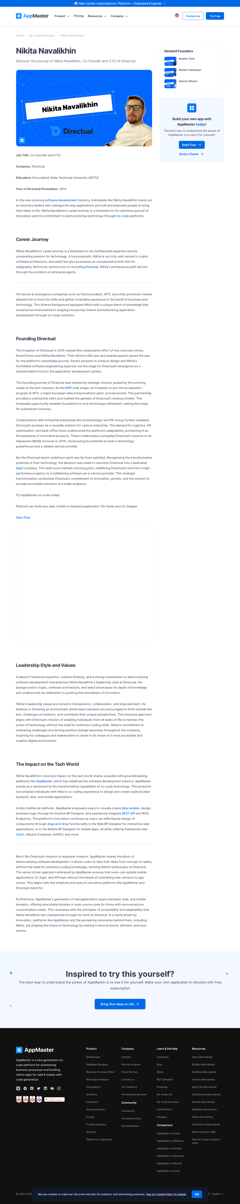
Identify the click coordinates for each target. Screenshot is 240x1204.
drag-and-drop (58, 824)
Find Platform (164, 1109)
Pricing (90, 1116)
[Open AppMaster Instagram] (59, 1088)
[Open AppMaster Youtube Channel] (52, 1088)
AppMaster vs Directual (170, 1155)
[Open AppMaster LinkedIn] (45, 1088)
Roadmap (162, 1086)
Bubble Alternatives (203, 1064)
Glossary (162, 1116)
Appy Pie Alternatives (204, 1086)
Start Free (23, 517)
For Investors (129, 1086)
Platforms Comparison (99, 1139)
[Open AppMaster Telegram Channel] (25, 1088)
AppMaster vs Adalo (168, 1133)
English (216, 1193)
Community (128, 1110)
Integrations (93, 1086)
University (163, 1056)
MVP (68, 388)
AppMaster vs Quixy (168, 1170)
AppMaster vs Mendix (169, 1163)
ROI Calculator (165, 1079)
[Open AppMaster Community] (18, 1088)
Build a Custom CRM (203, 1131)
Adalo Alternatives (202, 1116)
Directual (91, 267)
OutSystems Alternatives (206, 1094)
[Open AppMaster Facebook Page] (32, 1088)
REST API (128, 813)
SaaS (19, 468)
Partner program (131, 1064)
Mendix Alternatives (203, 1101)
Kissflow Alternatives (204, 1071)
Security (91, 1131)
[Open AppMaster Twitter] (38, 1088)
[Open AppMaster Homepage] (40, 1050)
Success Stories (95, 1109)
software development (61, 200)
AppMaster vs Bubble (169, 1148)
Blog (159, 1064)
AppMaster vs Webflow (170, 1140)
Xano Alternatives (202, 1056)
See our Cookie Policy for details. (166, 1194)
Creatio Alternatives (203, 1079)
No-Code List (164, 1094)
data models (130, 808)
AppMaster (44, 781)
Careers (126, 1056)
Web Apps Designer (97, 1079)
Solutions (91, 1094)
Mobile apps (93, 1056)
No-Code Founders (168, 1101)
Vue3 (19, 834)
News (160, 1071)
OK (197, 1194)
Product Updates (96, 1124)
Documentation (130, 1125)
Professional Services (134, 1094)
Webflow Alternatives (204, 1109)
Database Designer (97, 1064)
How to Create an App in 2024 (206, 1141)
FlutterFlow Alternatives (206, 1124)
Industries (92, 1101)
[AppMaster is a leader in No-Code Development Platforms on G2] (19, 1099)
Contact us (128, 1079)
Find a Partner (130, 1071)
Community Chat (131, 1118)
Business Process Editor (100, 1071)
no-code (123, 216)
